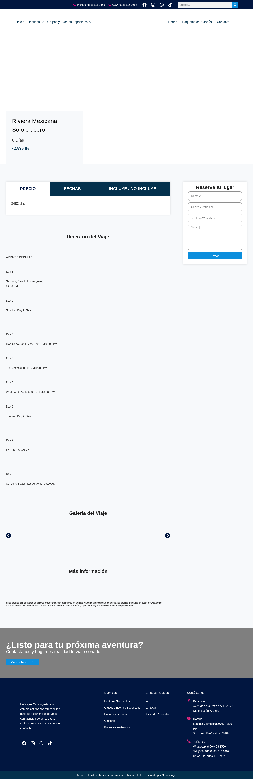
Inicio (20, 22)
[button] (8, 535)
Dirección (199, 701)
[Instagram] (153, 5)
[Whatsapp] (162, 5)
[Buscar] (235, 5)
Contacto (223, 22)
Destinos (34, 22)
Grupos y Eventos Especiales (67, 22)
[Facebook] (144, 5)
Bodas (172, 22)
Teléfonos (199, 741)
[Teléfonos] (189, 741)
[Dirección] (189, 700)
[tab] (28, 189)
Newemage (169, 775)
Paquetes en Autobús (197, 22)
